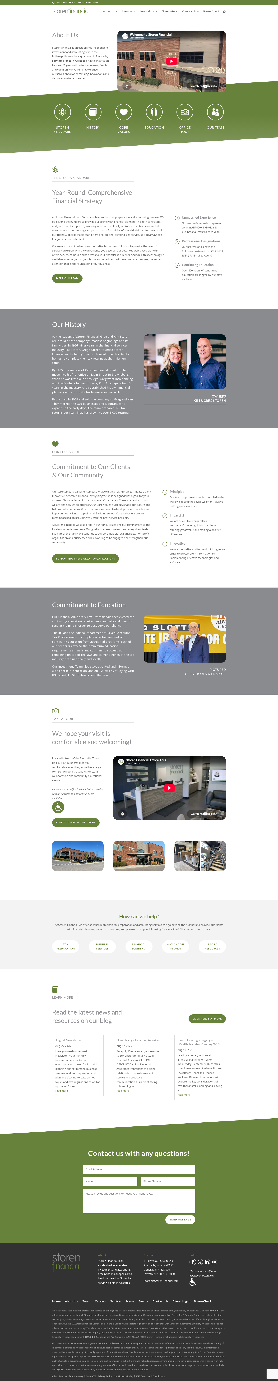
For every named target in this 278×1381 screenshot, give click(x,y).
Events (143, 1301)
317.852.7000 (162, 1269)
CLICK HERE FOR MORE (207, 1018)
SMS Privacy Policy (124, 1376)
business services (102, 946)
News (130, 1301)
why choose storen (176, 946)
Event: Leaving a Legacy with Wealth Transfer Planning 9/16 (199, 1042)
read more (61, 1090)
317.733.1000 (167, 1274)
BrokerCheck (211, 11)
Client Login (181, 1301)
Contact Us (189, 11)
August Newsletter (68, 1040)
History (93, 127)
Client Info (168, 11)
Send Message (180, 1219)
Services (127, 11)
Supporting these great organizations (85, 558)
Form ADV (90, 1376)
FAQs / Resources (212, 946)
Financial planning (139, 946)
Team (86, 1301)
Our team (215, 127)
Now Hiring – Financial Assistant (138, 1040)
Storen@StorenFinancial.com (161, 1281)
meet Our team (67, 278)
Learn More (147, 11)
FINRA (211, 1310)
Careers (100, 1301)
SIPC (217, 1310)
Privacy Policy (105, 1376)
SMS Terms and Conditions (150, 1376)
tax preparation (65, 946)
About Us (109, 11)
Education (154, 127)
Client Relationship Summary (67, 1376)
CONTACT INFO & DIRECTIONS (76, 822)
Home (56, 1301)
